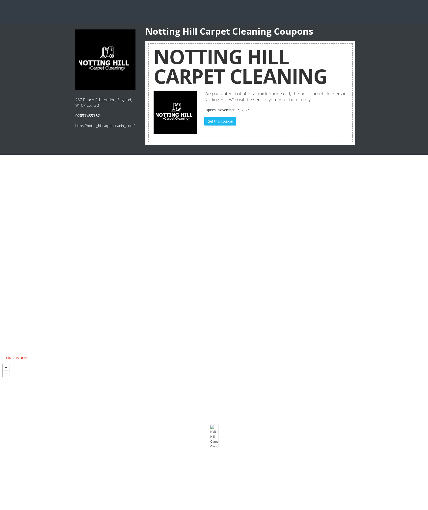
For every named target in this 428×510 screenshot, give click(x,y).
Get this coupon (220, 121)
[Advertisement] (214, 11)
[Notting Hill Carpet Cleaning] (214, 436)
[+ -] (214, 435)
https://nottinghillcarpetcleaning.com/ (105, 125)
